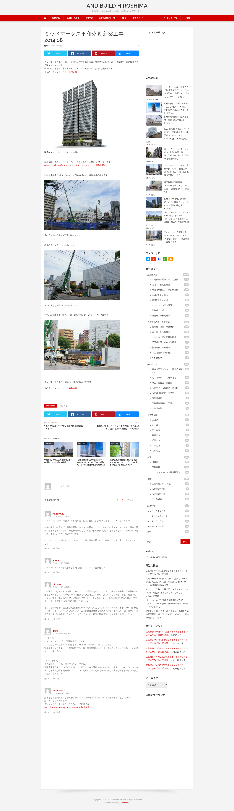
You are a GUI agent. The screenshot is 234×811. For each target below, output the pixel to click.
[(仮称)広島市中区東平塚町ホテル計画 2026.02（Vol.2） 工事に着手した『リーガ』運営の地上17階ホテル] (91, 449)
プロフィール (138, 18)
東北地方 (156, 430)
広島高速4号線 (158, 488)
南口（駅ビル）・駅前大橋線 (165, 289)
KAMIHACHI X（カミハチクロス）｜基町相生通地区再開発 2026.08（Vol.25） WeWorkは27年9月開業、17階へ (167, 135)
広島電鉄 (156, 467)
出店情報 (151, 505)
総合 (149, 531)
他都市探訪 (152, 415)
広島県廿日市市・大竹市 (163, 393)
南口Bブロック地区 (161, 294)
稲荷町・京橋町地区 (161, 315)
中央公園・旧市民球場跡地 (164, 337)
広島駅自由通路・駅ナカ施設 (165, 279)
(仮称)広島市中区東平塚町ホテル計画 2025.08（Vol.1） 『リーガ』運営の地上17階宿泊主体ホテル (123, 462)
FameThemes (125, 803)
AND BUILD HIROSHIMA (117, 5)
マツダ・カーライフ (156, 521)
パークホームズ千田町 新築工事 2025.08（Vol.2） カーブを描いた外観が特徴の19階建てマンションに (167, 603)
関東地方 (156, 435)
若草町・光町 (158, 310)
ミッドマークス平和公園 (65, 71)
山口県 (155, 419)
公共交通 (89, 18)
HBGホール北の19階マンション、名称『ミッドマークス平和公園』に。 (77, 165)
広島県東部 (157, 408)
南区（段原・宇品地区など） (165, 377)
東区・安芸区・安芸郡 (162, 382)
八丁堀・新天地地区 (161, 332)
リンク (124, 18)
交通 (149, 457)
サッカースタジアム (156, 511)
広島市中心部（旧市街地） (159, 322)
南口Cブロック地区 (160, 300)
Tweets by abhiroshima (156, 556)
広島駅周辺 (56, 18)
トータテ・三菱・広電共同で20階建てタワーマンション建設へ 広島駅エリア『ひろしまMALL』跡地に (167, 592)
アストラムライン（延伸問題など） (168, 472)
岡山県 (155, 425)
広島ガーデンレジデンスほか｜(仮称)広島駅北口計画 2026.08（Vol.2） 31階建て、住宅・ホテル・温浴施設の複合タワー (167, 581)
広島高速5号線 (158, 494)
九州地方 (156, 450)
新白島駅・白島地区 (161, 347)
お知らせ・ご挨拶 (155, 526)
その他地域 (152, 364)
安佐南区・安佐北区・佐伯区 (165, 387)
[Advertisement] (166, 53)
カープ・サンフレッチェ (158, 516)
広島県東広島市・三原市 (163, 403)
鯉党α (46, 46)
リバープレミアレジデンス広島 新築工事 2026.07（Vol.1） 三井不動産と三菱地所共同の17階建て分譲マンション (167, 219)
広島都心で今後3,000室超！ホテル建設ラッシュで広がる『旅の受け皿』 (176, 202)
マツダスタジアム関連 (162, 305)
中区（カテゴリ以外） (162, 352)
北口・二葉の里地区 (161, 284)
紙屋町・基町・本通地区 (163, 326)
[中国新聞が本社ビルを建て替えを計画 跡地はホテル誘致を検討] (59, 449)
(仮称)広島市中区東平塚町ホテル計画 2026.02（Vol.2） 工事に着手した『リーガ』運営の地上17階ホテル (91, 462)
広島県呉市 (157, 398)
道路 (149, 479)
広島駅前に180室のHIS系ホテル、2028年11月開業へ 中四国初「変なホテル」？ (176, 106)
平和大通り (62, 406)
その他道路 (157, 499)
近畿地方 (156, 440)
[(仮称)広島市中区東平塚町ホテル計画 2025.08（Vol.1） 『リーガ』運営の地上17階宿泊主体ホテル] (124, 449)
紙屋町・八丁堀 (73, 18)
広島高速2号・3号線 (161, 483)
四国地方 (156, 445)
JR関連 (155, 462)
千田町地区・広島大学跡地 (164, 342)
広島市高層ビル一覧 (107, 18)
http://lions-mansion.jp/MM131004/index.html (66, 707)
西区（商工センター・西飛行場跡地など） (169, 371)
